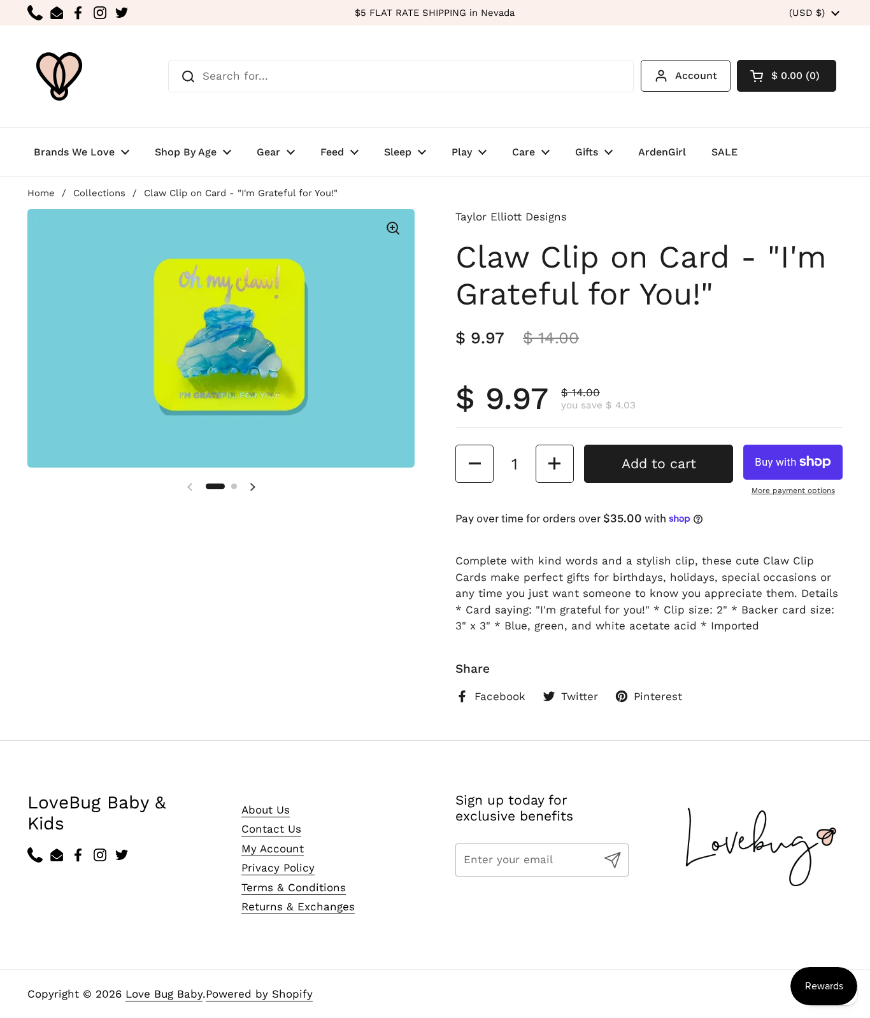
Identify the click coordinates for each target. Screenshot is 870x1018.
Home (41, 193)
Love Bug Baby (164, 993)
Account (696, 75)
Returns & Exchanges (298, 906)
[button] (786, 76)
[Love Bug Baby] (59, 76)
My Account (272, 848)
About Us (265, 809)
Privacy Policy (278, 867)
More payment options (793, 490)
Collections (99, 193)
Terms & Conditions (293, 887)
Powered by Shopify (259, 993)
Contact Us (271, 828)
